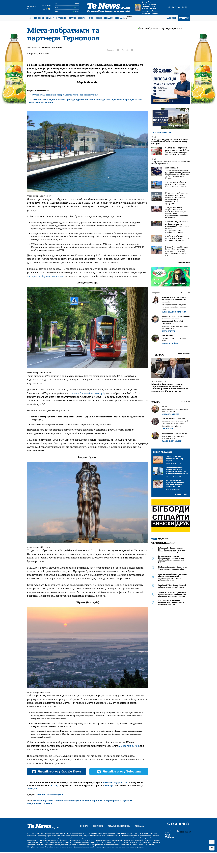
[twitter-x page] (176, 7)
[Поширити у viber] (127, 50)
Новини (39, 18)
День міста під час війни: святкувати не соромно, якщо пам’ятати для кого (171, 602)
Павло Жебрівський (172, 441)
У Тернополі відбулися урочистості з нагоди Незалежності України (175, 184)
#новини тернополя (92, 800)
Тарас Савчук (168, 331)
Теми (49, 18)
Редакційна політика (119, 826)
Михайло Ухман (170, 414)
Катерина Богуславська (174, 312)
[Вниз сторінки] (211, 848)
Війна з (123, 17)
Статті (72, 18)
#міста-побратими (43, 800)
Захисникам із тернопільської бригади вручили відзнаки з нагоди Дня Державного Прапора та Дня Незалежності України (177, 173)
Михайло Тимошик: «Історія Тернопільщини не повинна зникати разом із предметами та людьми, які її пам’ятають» (169, 387)
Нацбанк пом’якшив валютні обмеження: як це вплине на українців (177, 238)
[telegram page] (182, 7)
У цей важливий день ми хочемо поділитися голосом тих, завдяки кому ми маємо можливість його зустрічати (176, 198)
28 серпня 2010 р (129, 746)
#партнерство (111, 800)
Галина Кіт (167, 429)
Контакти (98, 826)
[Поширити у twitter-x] (122, 50)
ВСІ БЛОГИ (185, 401)
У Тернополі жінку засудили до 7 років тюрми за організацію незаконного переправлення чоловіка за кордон (176, 212)
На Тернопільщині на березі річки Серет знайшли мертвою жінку (172, 568)
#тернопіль (126, 800)
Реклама (139, 826)
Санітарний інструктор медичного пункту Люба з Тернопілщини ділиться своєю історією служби (177, 151)
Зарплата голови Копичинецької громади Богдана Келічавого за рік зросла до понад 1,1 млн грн (172, 594)
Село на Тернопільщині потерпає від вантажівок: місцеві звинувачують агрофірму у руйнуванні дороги (172, 577)
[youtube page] (179, 7)
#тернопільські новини (39, 803)
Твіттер (54, 785)
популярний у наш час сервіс (46, 276)
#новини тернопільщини (67, 800)
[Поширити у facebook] (118, 50)
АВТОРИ (171, 18)
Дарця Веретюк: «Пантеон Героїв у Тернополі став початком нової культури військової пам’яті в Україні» (150, 7)
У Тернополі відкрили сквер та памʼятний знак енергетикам (65, 95)
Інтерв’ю (61, 18)
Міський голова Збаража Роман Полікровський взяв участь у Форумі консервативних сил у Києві (176, 251)
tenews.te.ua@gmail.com (115, 782)
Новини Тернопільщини (50, 794)
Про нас (84, 826)
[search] (30, 18)
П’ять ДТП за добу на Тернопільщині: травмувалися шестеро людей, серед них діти (169, 142)
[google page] (169, 7)
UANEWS (184, 18)
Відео (98, 18)
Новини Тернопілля (52, 47)
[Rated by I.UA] (184, 832)
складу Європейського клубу (88, 393)
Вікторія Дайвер (170, 343)
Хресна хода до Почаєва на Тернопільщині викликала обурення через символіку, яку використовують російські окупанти (177, 227)
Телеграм (32, 788)
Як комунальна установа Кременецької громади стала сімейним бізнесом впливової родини (171, 559)
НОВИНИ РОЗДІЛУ (181, 494)
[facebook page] (173, 7)
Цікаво (108, 18)
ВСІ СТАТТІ (185, 292)
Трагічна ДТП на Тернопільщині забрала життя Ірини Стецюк (172, 586)
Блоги (81, 18)
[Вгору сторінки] (211, 842)
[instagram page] (186, 7)
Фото (90, 18)
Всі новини (184, 263)
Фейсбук (109, 785)
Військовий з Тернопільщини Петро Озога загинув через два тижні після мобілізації (171, 550)
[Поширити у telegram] (132, 50)
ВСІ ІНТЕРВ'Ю (184, 354)
